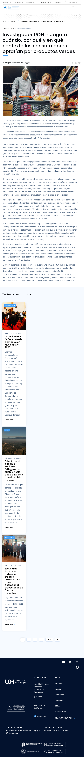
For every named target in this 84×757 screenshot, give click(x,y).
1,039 (49, 640)
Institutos (6, 2)
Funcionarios (45, 2)
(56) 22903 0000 (40, 697)
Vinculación (10, 305)
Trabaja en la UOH (64, 718)
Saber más (9, 420)
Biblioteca (58, 2)
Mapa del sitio (41, 716)
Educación (9, 538)
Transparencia (72, 2)
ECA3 (7, 430)
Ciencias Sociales (9, 28)
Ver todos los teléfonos (39, 706)
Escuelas (18, 2)
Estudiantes (30, 2)
